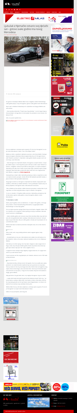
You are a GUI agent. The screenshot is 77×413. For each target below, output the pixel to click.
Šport (11, 12)
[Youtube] (19, 9)
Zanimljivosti (18, 94)
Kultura (32, 12)
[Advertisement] (26, 78)
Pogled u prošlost (40, 12)
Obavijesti (17, 12)
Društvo (6, 12)
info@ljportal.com (61, 406)
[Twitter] (17, 9)
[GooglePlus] (9, 9)
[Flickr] (12, 9)
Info (60, 12)
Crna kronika (25, 12)
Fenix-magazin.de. (25, 172)
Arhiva (48, 12)
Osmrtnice (54, 12)
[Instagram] (14, 9)
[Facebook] (6, 9)
